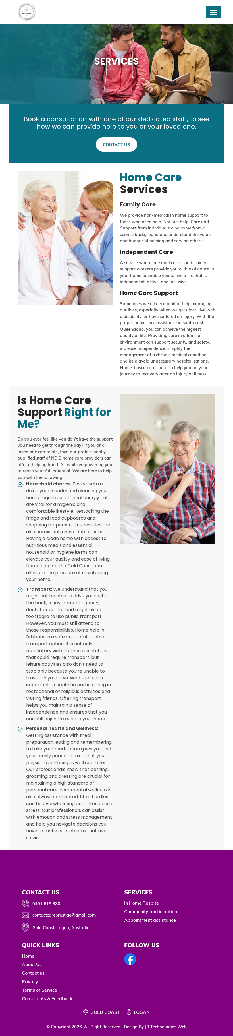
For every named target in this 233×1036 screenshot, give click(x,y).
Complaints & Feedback (47, 998)
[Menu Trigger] (213, 12)
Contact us (33, 972)
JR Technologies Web (166, 1026)
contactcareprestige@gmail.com (64, 915)
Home (28, 955)
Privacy (30, 981)
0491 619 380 (46, 903)
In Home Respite (141, 902)
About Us (32, 964)
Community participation (150, 911)
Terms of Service (39, 989)
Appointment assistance (150, 920)
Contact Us (116, 144)
